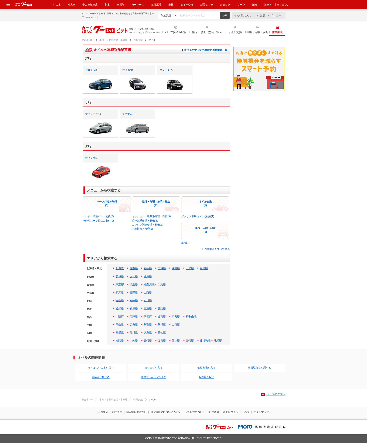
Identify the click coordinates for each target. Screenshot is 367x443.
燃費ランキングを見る (153, 377)
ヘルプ (246, 412)
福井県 (134, 300)
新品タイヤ (206, 4)
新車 (107, 4)
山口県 (176, 324)
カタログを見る (153, 367)
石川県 (148, 300)
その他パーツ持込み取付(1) (98, 220)
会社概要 (103, 412)
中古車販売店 (90, 4)
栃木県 (134, 276)
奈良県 (176, 316)
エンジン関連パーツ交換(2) (98, 216)
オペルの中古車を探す (100, 367)
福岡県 (120, 340)
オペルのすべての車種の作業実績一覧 (205, 50)
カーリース (137, 4)
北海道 (120, 268)
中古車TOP (87, 40)
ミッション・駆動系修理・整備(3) (151, 216)
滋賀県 (162, 316)
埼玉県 (134, 284)
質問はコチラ (230, 412)
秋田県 (176, 268)
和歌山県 (191, 316)
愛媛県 (120, 332)
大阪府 (120, 316)
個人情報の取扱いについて (165, 412)
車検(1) (185, 242)
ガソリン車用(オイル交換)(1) (197, 216)
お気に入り (245, 15)
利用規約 (117, 412)
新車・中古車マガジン (276, 4)
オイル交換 (235, 32)
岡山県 (120, 324)
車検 (171, 4)
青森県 (134, 268)
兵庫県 (134, 316)
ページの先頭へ (275, 394)
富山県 (120, 300)
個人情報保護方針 (136, 412)
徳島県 (148, 332)
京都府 (148, 316)
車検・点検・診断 (257, 32)
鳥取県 (148, 324)
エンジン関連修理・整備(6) (147, 224)
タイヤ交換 (187, 4)
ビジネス (214, 412)
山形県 (190, 268)
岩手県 (148, 268)
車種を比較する (101, 377)
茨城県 (120, 276)
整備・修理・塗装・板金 (207, 32)
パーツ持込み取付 (176, 32)
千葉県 (162, 284)
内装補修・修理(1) (142, 228)
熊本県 (176, 340)
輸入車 (71, 4)
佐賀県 (162, 340)
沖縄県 (218, 340)
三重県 (148, 308)
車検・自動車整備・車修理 (113, 40)
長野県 (134, 292)
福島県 (204, 268)
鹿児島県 (205, 340)
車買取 (120, 4)
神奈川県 (149, 284)
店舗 (262, 15)
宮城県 (162, 268)
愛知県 (120, 308)
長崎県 (148, 340)
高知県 (162, 332)
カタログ (225, 4)
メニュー (275, 15)
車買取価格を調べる (259, 367)
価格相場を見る (206, 367)
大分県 (134, 340)
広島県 (134, 324)
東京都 (120, 284)
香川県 (134, 332)
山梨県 (148, 292)
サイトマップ (261, 412)
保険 (254, 4)
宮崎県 (190, 340)
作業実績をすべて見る (217, 249)
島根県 (162, 324)
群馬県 (148, 276)
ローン (241, 4)
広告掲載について (195, 412)
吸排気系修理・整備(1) (145, 220)
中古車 (57, 4)
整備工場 (156, 4)
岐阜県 (134, 308)
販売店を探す (206, 377)
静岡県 (162, 308)
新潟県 (120, 292)
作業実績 (277, 32)
